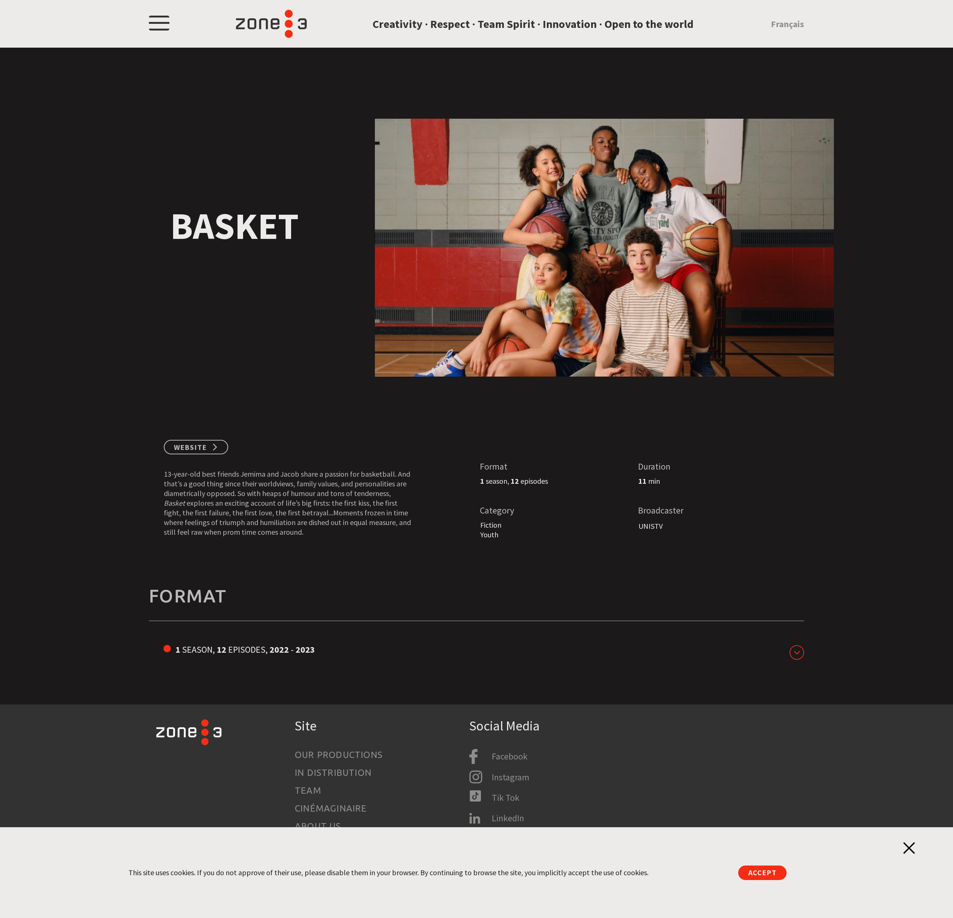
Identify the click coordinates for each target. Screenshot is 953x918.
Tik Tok (505, 797)
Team (308, 791)
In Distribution (333, 773)
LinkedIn (508, 818)
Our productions (339, 755)
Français (787, 24)
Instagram (510, 777)
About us (318, 826)
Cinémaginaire (331, 808)
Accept (762, 872)
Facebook (510, 756)
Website (190, 447)
